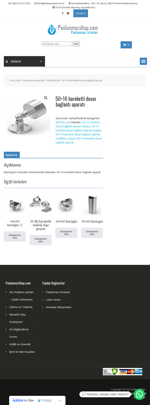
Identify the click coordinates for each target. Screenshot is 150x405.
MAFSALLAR (53, 80)
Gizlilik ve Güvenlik (20, 344)
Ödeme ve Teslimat (21, 307)
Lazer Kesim (53, 299)
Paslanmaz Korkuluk (58, 292)
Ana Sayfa (15, 80)
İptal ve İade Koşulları (22, 351)
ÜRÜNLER (16, 61)
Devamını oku (15, 236)
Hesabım (81, 13)
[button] (143, 61)
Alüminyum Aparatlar (34, 80)
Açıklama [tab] (11, 155)
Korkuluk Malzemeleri (58, 307)
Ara (76, 43)
